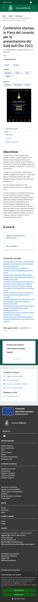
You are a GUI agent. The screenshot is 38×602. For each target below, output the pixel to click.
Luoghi (3, 523)
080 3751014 (21, 535)
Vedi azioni (16, 65)
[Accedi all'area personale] (31, 2)
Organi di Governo (7, 446)
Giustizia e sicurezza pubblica (10, 489)
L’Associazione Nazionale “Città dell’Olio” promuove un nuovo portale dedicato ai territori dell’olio (18, 270)
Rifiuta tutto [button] (19, 595)
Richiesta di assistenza (8, 560)
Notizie (3, 508)
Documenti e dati (6, 459)
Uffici (3, 450)
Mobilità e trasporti (7, 477)
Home (4, 16)
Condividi (6, 65)
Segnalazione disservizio (9, 556)
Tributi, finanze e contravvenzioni (11, 491)
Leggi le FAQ (5, 558)
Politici (3, 454)
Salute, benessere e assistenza (11, 496)
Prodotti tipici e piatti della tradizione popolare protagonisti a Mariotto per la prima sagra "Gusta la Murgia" (18, 319)
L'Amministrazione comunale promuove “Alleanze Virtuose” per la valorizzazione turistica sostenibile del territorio (18, 308)
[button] (19, 599)
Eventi (3, 521)
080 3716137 (11, 535)
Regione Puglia (7, 2)
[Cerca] (34, 8)
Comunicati (18, 16)
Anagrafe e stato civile (8, 469)
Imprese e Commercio (8, 473)
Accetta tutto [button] (19, 590)
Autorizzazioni (5, 498)
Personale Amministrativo (9, 457)
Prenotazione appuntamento (10, 554)
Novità (11, 16)
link (2, 586)
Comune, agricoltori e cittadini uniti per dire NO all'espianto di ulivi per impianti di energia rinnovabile (18, 294)
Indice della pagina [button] (12, 129)
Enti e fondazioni (6, 452)
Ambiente (4, 494)
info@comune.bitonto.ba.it (14, 542)
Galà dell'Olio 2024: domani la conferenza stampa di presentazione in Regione (18, 313)
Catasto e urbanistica (8, 475)
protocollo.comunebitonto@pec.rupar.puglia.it (19, 544)
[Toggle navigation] (4, 8)
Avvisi (3, 512)
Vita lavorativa (5, 471)
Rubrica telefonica (7, 537)
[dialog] (19, 587)
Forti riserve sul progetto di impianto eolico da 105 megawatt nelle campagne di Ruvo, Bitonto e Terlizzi (18, 288)
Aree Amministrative (7, 448)
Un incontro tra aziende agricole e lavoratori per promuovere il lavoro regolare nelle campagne (18, 282)
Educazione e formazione (9, 487)
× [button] (36, 573)
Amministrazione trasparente (10, 570)
